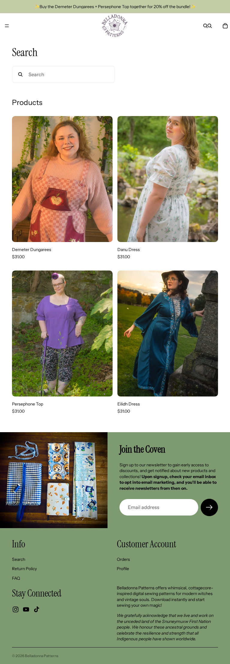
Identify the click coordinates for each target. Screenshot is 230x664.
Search (18, 559)
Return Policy (24, 568)
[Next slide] (104, 179)
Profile (123, 568)
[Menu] (7, 26)
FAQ (16, 578)
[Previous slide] (21, 179)
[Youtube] (26, 609)
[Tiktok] (36, 609)
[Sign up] (209, 507)
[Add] (103, 232)
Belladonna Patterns (41, 656)
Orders (123, 559)
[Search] (205, 25)
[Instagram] (15, 609)
